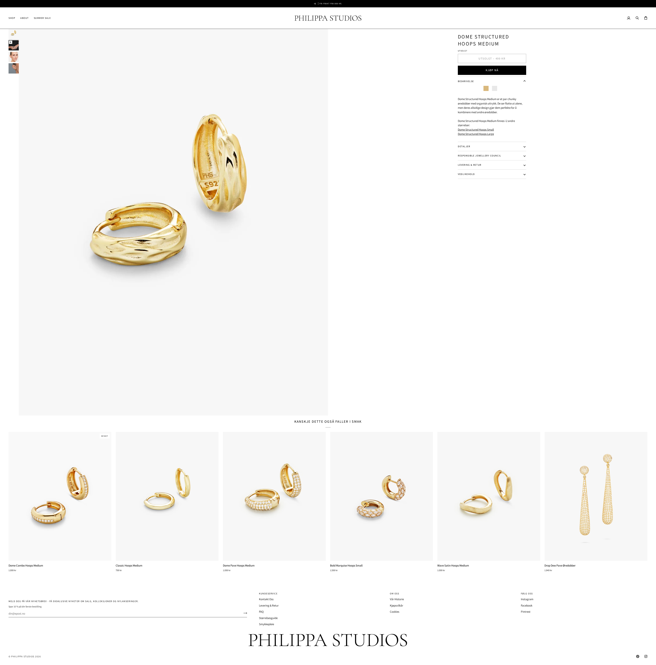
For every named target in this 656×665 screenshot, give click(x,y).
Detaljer (464, 146)
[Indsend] (244, 613)
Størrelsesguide (268, 618)
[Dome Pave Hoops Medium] (274, 496)
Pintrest (525, 612)
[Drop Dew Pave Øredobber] (595, 496)
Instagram (527, 599)
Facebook (526, 605)
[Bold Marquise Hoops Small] (381, 496)
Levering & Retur (469, 164)
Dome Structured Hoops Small (476, 129)
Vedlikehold (466, 174)
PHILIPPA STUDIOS (22, 656)
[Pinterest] (637, 656)
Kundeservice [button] (268, 593)
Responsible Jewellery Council (479, 155)
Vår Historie (397, 599)
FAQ (261, 612)
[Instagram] (645, 656)
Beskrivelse (466, 81)
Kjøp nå (492, 70)
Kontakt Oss (266, 599)
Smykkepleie (266, 624)
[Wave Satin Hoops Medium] (488, 496)
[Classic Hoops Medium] (167, 496)
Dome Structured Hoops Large (476, 134)
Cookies (394, 612)
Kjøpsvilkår (396, 605)
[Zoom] (173, 222)
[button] (13, 18)
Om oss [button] (394, 593)
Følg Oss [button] (527, 593)
